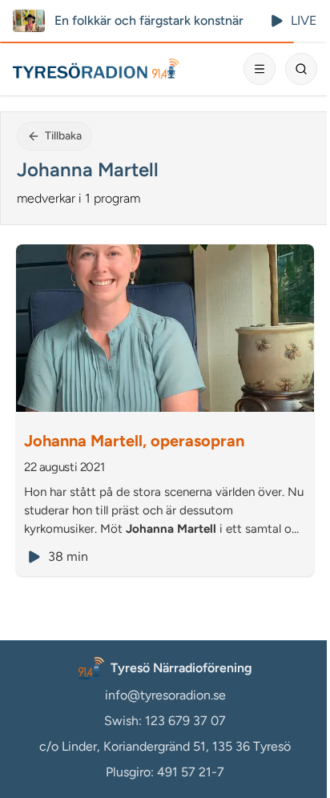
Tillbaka (63, 136)
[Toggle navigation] (259, 69)
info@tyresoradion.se (165, 695)
